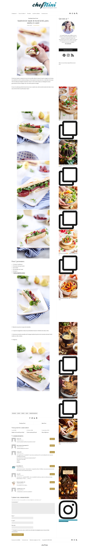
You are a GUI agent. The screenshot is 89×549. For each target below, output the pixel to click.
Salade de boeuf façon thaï (18, 432)
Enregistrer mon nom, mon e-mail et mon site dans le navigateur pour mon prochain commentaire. (30, 530)
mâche (23, 413)
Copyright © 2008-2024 (47, 539)
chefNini (19, 466)
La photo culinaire (36, 13)
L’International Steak (32, 432)
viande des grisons (33, 413)
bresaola (14, 413)
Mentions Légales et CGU (35, 539)
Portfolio (29, 13)
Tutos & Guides (21, 13)
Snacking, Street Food (33, 18)
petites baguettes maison (19, 272)
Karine (18, 438)
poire (27, 413)
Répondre (52, 438)
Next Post (44, 423)
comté (18, 413)
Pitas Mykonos (45, 432)
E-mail (13, 520)
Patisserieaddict (20, 482)
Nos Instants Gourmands (22, 445)
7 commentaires (36, 25)
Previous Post (22, 423)
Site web (13, 525)
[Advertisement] (33, 100)
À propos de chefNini (16, 539)
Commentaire (15, 502)
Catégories (14, 13)
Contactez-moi (44, 13)
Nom (13, 515)
